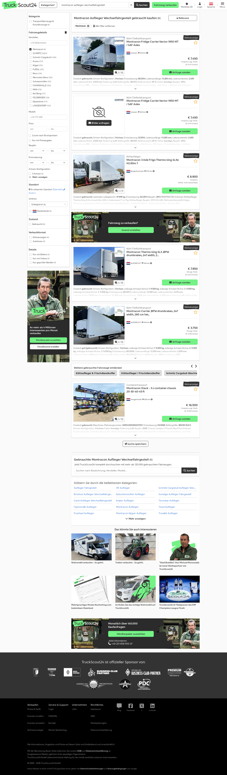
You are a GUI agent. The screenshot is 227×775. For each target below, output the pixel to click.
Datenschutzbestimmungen (91, 768)
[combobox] (48, 204)
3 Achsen (37, 173)
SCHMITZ (40, 53)
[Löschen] (131, 5)
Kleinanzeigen (41, 237)
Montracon (39, 49)
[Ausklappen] (135, 88)
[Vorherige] (76, 56)
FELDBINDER (41, 97)
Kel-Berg (39, 93)
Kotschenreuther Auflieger (130, 494)
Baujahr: (32, 145)
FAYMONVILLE (42, 85)
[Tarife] (48, 311)
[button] (222, 5)
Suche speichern (137, 443)
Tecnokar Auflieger (169, 500)
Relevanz (183, 17)
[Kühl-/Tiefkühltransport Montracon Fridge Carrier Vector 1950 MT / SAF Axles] (99, 56)
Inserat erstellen (131, 230)
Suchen (143, 4)
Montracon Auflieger (127, 506)
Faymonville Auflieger (85, 506)
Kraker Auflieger (125, 500)
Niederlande (43, 211)
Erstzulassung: (35, 157)
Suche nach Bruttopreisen (44, 135)
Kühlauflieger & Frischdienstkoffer (95, 373)
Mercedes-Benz (42, 77)
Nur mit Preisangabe (42, 140)
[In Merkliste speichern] (195, 43)
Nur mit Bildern (41, 254)
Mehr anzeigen (136, 518)
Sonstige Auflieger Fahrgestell (175, 494)
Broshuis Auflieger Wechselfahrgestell (94, 494)
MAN (37, 89)
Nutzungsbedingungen (117, 768)
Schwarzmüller (42, 81)
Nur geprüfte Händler (44, 262)
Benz (37, 73)
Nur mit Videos (41, 258)
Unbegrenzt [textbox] (38, 204)
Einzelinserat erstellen (48, 346)
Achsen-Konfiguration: (39, 169)
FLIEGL (38, 69)
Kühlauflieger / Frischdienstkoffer (140, 373)
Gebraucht (38, 224)
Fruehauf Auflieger (84, 513)
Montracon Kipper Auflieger (131, 513)
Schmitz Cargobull (44, 57)
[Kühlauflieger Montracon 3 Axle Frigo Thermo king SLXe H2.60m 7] (99, 174)
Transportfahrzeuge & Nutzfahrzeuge (43, 23)
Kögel (38, 65)
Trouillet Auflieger (168, 513)
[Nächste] (122, 56)
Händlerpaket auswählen (48, 340)
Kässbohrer (40, 101)
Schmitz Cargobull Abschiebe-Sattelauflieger (192, 373)
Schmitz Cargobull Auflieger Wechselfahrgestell (184, 487)
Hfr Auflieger (123, 487)
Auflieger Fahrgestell (85, 487)
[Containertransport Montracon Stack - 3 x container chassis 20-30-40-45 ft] (99, 402)
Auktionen (39, 241)
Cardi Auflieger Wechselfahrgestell (93, 500)
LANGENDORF (42, 105)
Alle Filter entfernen (105, 26)
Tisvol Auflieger (167, 506)
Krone (38, 61)
